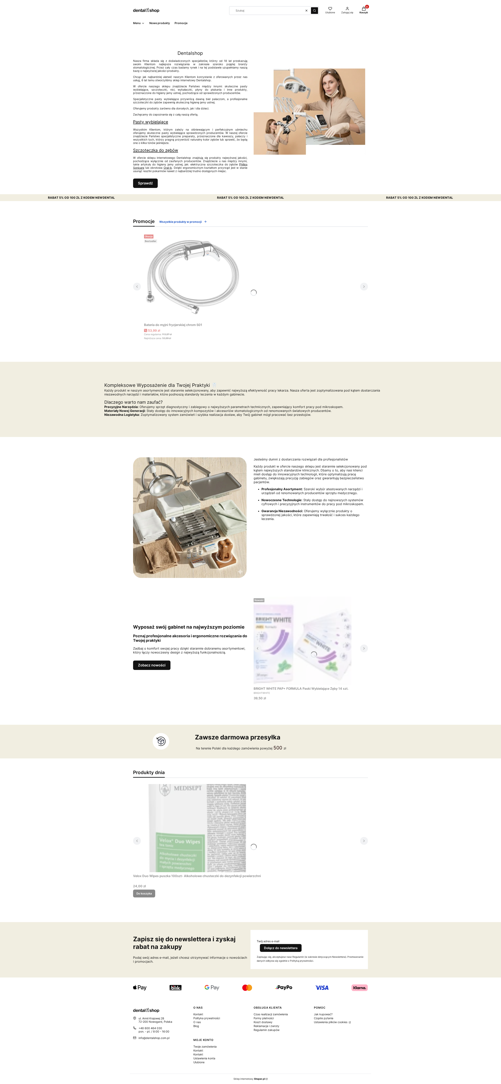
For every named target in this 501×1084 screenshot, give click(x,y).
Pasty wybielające (150, 121)
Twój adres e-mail (268, 941)
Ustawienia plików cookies (331, 1022)
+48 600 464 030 (150, 1028)
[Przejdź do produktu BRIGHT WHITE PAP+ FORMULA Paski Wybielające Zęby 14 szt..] (302, 641)
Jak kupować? (323, 1014)
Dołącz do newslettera (280, 948)
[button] (314, 10)
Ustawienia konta (204, 1058)
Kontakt (198, 1014)
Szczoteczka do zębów (155, 150)
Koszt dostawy (263, 1022)
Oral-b (168, 167)
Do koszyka (144, 893)
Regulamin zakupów (266, 1030)
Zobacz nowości (152, 665)
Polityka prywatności (206, 1018)
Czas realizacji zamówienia (271, 1014)
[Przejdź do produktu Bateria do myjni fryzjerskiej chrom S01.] (193, 277)
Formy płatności (264, 1018)
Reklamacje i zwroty (266, 1026)
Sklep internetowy (249, 1078)
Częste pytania (323, 1018)
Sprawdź (145, 183)
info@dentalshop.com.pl (154, 1038)
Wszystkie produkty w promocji (180, 221)
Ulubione (199, 1062)
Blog (196, 1026)
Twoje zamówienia (205, 1046)
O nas (197, 1022)
